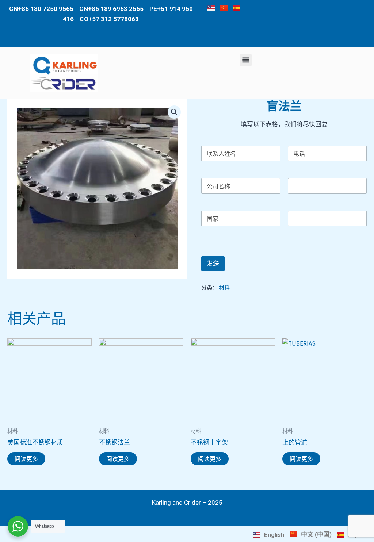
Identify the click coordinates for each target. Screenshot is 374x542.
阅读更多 (26, 458)
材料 (224, 287)
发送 (213, 264)
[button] (246, 60)
